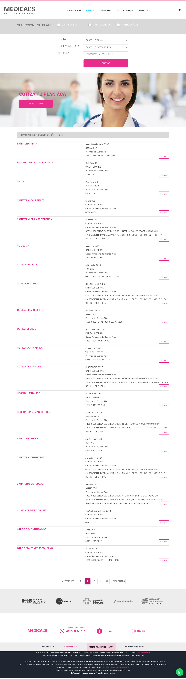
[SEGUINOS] (133, 631)
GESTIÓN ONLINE (124, 10)
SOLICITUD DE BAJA (70, 647)
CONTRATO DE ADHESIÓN (134, 647)
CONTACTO (143, 10)
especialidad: (69, 46)
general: (65, 53)
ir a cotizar (36, 103)
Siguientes (119, 581)
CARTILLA (90, 10)
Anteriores (67, 581)
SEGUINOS (108, 631)
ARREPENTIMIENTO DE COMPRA (101, 647)
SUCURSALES (105, 10)
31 (107, 581)
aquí (112, 673)
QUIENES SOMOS (74, 10)
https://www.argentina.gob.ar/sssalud (116, 667)
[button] (179, 672)
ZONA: (62, 39)
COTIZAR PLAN (48, 647)
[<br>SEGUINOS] (99, 631)
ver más (163, 156)
